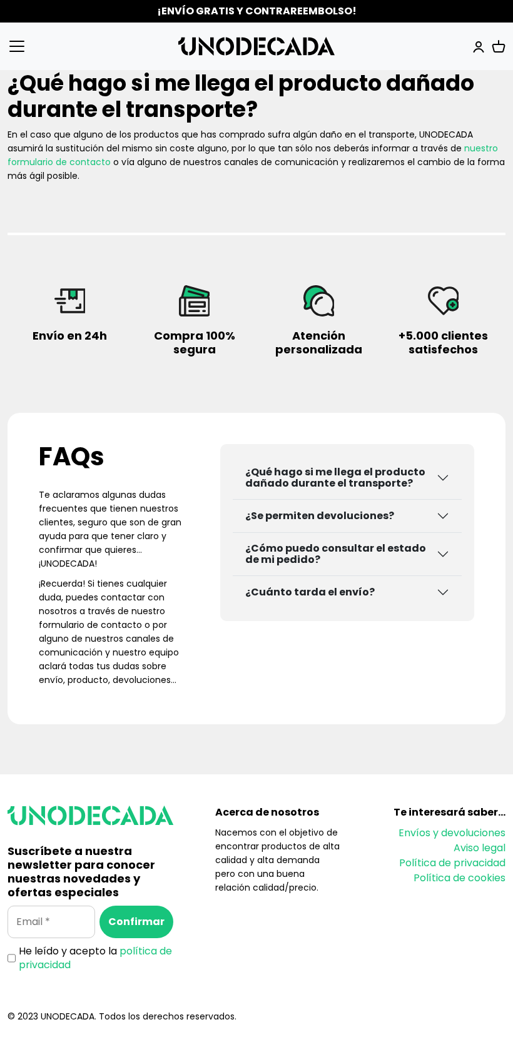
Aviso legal (479, 848)
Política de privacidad (452, 863)
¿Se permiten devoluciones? (319, 515)
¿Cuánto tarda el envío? (310, 592)
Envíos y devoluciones (452, 833)
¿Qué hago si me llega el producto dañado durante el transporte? (335, 477)
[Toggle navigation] (28, 46)
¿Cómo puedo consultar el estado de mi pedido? (335, 554)
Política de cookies (459, 878)
